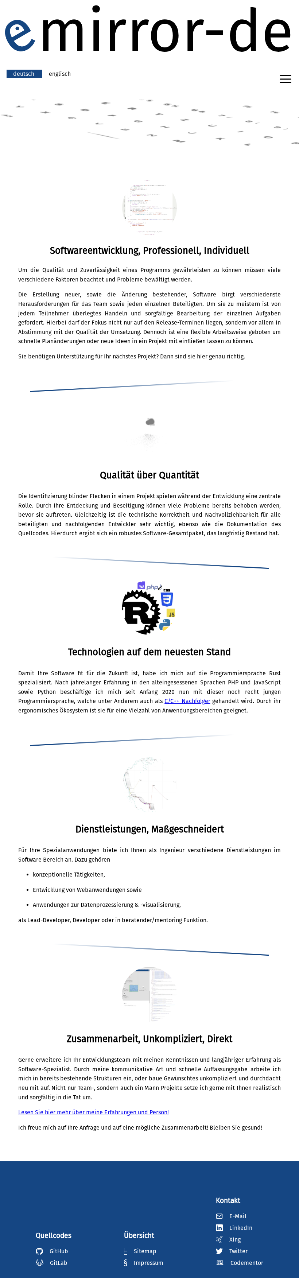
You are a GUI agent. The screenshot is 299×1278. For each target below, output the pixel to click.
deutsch (24, 73)
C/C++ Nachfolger (187, 701)
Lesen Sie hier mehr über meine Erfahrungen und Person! (93, 1112)
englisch (60, 73)
